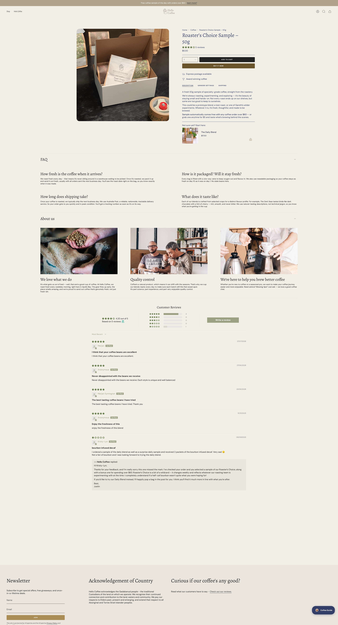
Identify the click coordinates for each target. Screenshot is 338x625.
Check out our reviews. (221, 591)
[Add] (250, 139)
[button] (8, 11)
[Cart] (330, 11)
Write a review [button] (223, 320)
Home (184, 30)
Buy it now (218, 66)
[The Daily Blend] (190, 136)
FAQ (43, 159)
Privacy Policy (52, 623)
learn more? (192, 3)
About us (47, 218)
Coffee (193, 30)
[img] (98, 341)
